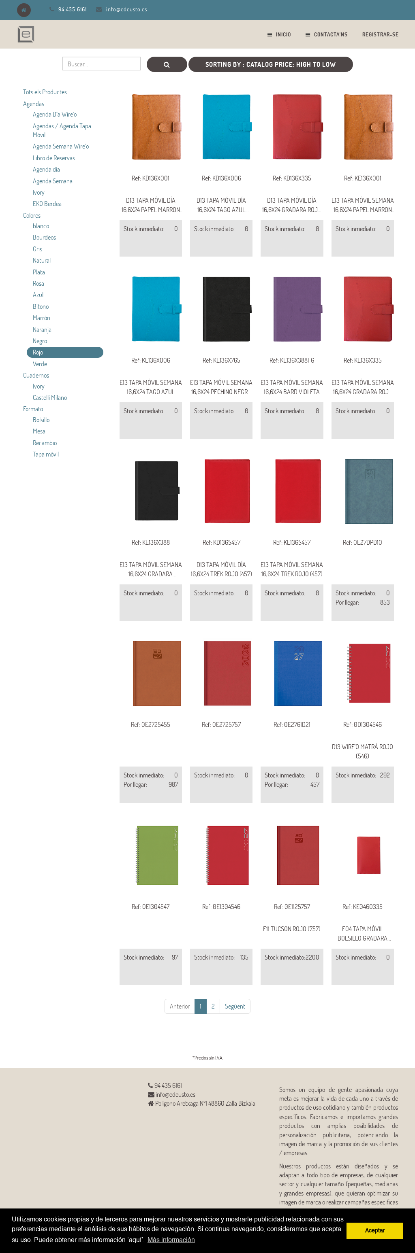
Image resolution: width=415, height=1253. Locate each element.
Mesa (39, 431)
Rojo (38, 352)
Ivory (39, 192)
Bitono (41, 306)
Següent (235, 1006)
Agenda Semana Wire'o (61, 146)
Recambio (45, 442)
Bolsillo (41, 419)
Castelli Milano (50, 397)
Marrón (41, 317)
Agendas (33, 103)
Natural (42, 260)
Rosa (38, 283)
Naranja (42, 329)
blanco (41, 225)
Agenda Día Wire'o (55, 114)
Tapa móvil (46, 454)
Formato (33, 408)
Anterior (180, 1006)
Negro (40, 340)
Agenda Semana (53, 180)
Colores (32, 215)
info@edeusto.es (126, 9)
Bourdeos (44, 237)
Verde (40, 363)
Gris (37, 248)
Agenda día (46, 169)
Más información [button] (171, 1240)
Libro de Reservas (54, 157)
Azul (38, 294)
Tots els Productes (45, 91)
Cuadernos (36, 375)
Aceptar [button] (375, 1231)
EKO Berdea (47, 203)
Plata (39, 272)
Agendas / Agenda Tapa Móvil (62, 130)
